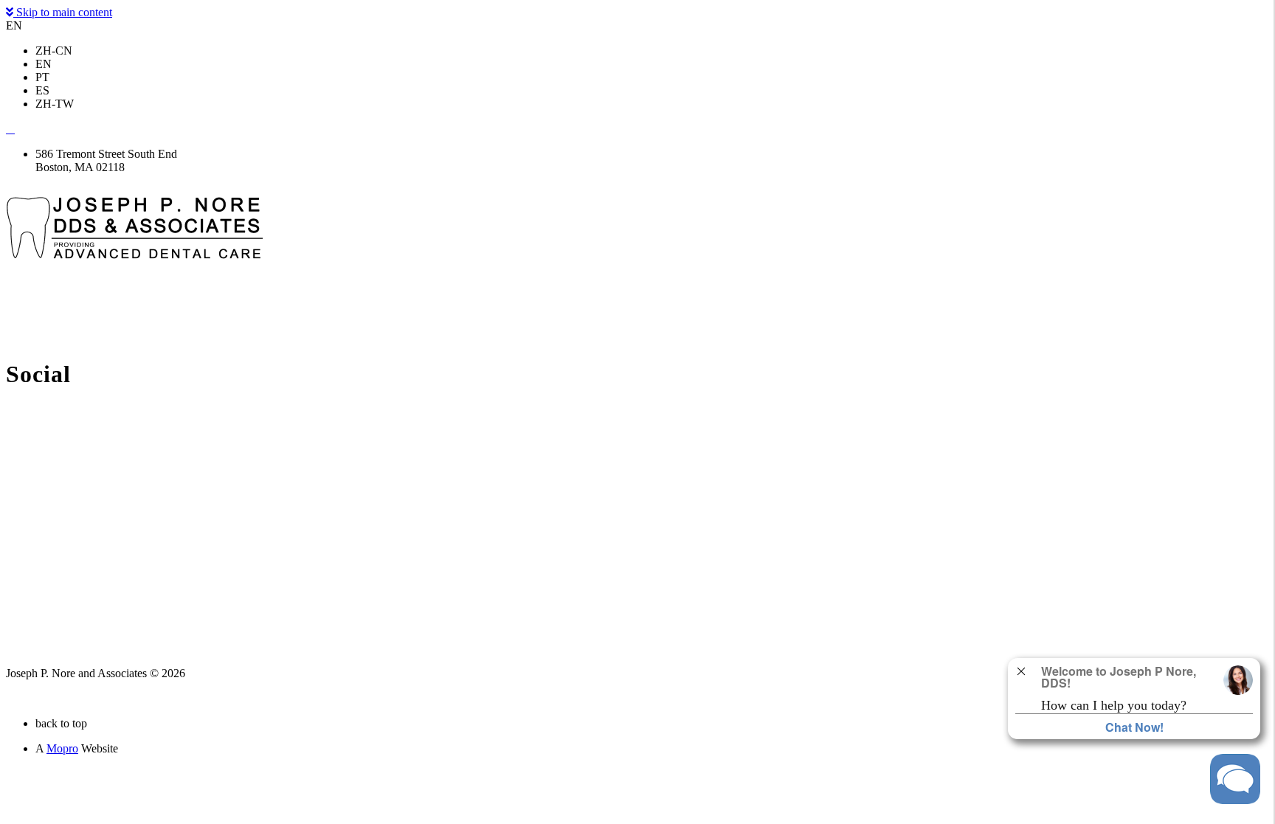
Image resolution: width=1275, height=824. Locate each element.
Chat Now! (1134, 727)
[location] (10, 128)
